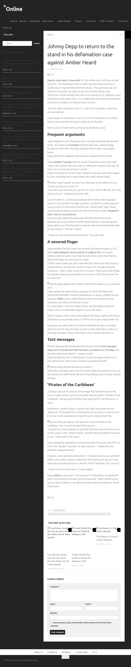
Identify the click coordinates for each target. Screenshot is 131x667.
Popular (78, 21)
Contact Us (123, 21)
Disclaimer (66, 652)
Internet (14, 21)
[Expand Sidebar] (128, 34)
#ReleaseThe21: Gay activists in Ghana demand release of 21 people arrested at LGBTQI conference (21, 172)
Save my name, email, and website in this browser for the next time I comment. (81, 624)
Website (53, 613)
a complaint (74, 145)
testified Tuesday (63, 162)
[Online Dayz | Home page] (18, 9)
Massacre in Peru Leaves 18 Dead (18, 93)
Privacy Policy (82, 652)
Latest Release (64, 21)
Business (23, 21)
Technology (34, 21)
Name (53, 604)
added (57, 475)
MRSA (60, 298)
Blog (50, 34)
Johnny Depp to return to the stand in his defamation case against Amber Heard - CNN (79, 514)
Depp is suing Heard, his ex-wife (63, 80)
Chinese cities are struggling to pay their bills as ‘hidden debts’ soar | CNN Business (21, 107)
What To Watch (107, 21)
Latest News (47, 21)
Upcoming (90, 21)
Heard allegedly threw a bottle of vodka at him (77, 252)
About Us (7, 27)
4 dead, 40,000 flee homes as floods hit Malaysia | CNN (81, 557)
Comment (54, 587)
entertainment (59, 510)
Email (88, 604)
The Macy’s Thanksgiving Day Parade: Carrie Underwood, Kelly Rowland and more (21, 139)
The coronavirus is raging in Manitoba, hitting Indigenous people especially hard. (21, 63)
